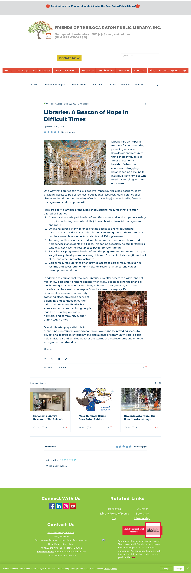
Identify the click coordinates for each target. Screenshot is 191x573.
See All (158, 383)
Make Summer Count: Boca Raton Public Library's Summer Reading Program (92, 417)
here (133, 557)
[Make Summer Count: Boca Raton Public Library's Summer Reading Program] (95, 399)
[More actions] (145, 104)
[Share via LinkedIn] (58, 358)
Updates (125, 84)
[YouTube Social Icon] (73, 506)
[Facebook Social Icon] (52, 506)
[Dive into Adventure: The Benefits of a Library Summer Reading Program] (141, 399)
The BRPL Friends (78, 84)
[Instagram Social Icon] (66, 506)
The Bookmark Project (54, 84)
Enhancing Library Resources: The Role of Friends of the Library (47, 417)
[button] (157, 85)
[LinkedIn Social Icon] (59, 506)
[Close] (187, 568)
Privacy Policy (110, 568)
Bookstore (97, 84)
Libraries (112, 84)
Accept (179, 568)
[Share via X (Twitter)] (52, 358)
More (137, 84)
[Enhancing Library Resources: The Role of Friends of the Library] (50, 399)
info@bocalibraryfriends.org (61, 532)
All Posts (34, 84)
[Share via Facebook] (45, 358)
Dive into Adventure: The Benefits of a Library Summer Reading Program (139, 417)
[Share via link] (65, 358)
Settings (165, 568)
